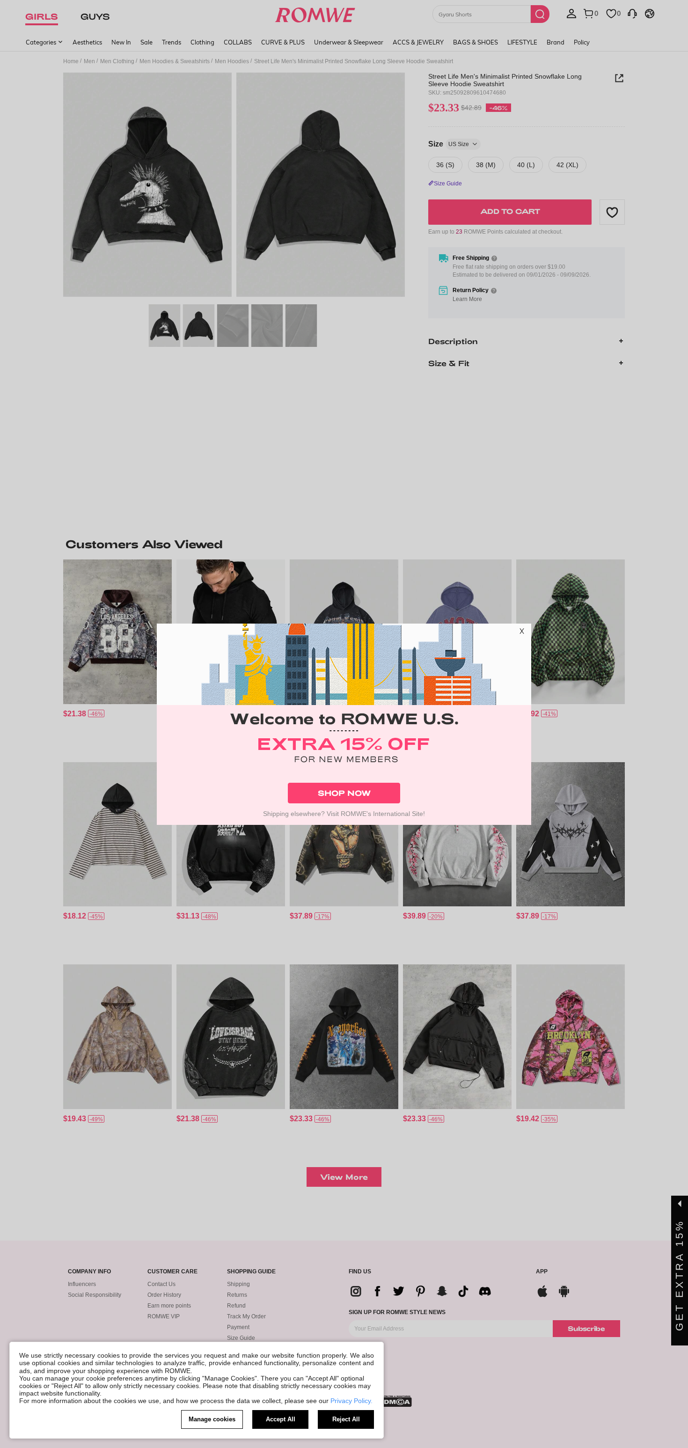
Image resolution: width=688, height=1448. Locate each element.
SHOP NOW (344, 792)
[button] (521, 633)
